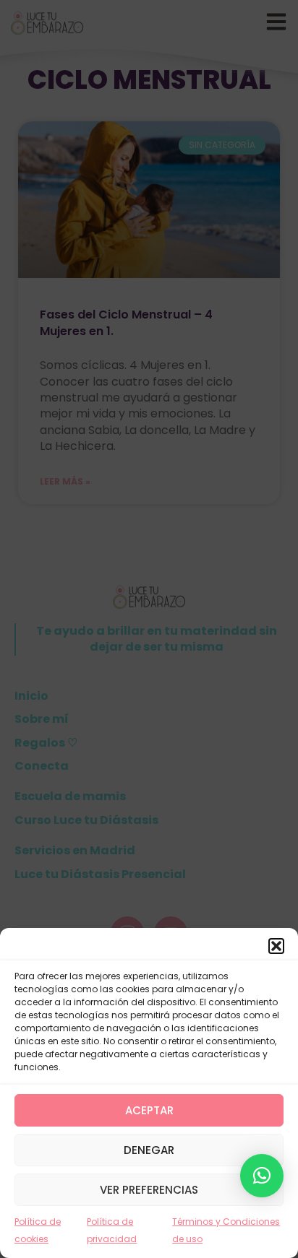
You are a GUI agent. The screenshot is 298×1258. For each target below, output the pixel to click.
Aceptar (149, 1110)
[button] (276, 946)
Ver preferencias (149, 1189)
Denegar (149, 1150)
